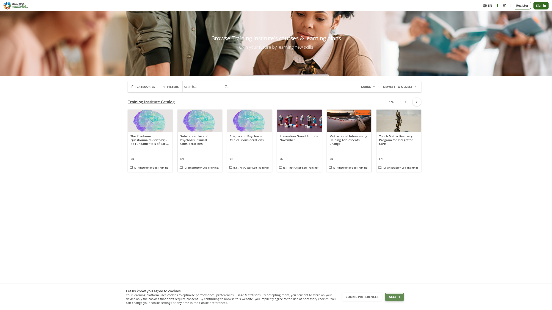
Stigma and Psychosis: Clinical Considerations (247, 138)
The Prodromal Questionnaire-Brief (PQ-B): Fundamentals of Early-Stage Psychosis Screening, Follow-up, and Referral (149, 140)
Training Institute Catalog (151, 101)
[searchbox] (203, 86)
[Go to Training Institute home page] (15, 5)
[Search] (226, 87)
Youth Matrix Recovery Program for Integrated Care (396, 140)
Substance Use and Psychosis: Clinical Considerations (194, 140)
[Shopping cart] (504, 5)
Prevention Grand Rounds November (299, 138)
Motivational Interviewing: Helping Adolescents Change (348, 140)
